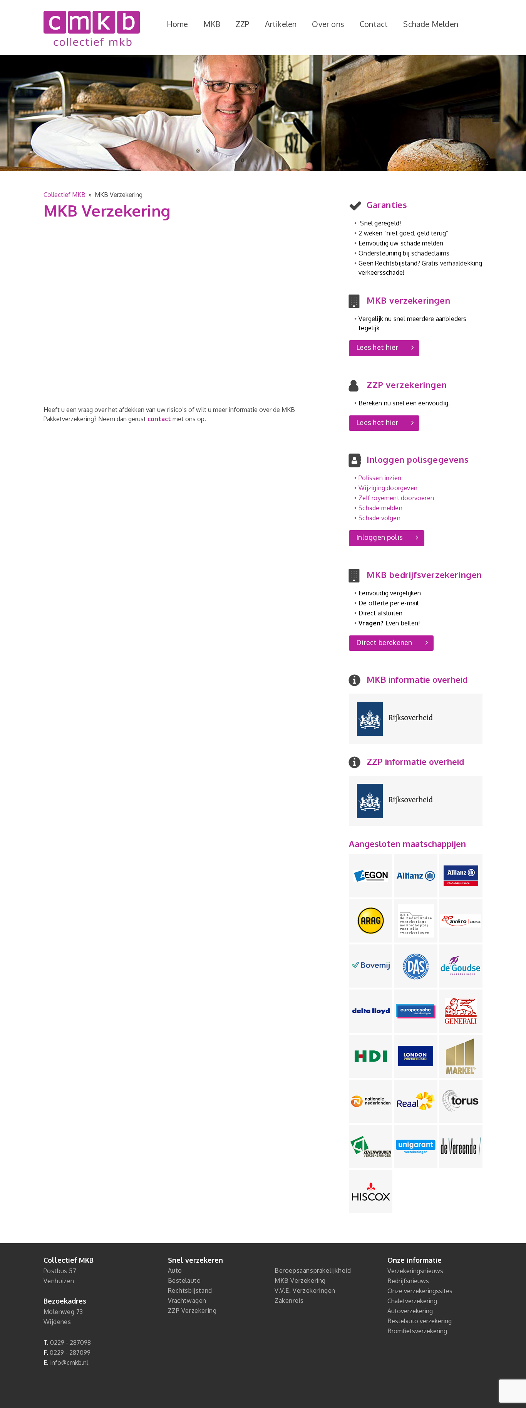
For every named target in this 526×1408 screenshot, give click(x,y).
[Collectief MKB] (92, 28)
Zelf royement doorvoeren (396, 498)
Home (177, 24)
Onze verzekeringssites (419, 1291)
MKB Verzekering (300, 1280)
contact (159, 419)
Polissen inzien (379, 478)
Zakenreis (289, 1300)
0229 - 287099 (70, 1352)
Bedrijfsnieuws (408, 1281)
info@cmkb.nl (69, 1362)
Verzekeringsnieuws (415, 1271)
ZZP (243, 24)
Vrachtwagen (187, 1300)
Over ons (328, 24)
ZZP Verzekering (192, 1310)
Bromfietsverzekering (417, 1331)
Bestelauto (184, 1280)
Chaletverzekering (412, 1301)
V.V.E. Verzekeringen (305, 1290)
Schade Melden (430, 24)
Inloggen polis (379, 537)
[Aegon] (370, 875)
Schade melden (380, 508)
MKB (211, 24)
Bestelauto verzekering (419, 1321)
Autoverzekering (410, 1311)
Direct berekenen (384, 642)
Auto (175, 1270)
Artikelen (281, 24)
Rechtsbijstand (190, 1290)
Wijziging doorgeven (387, 488)
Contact (374, 24)
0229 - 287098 (70, 1342)
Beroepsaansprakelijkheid (313, 1270)
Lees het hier (377, 347)
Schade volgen (379, 518)
